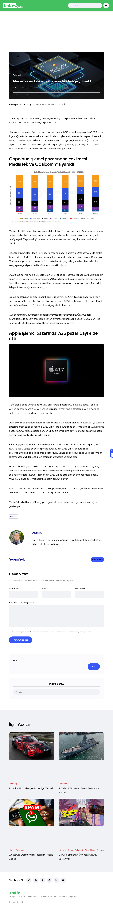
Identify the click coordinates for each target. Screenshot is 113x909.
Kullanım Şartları (48, 896)
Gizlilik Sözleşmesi (68, 896)
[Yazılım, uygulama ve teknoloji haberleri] (13, 5)
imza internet (17, 902)
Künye (22, 896)
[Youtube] (63, 880)
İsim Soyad (14, 588)
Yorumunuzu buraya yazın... (21, 602)
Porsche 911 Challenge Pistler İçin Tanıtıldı (31, 788)
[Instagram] (35, 880)
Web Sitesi (80, 588)
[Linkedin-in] (56, 880)
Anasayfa (13, 104)
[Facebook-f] (42, 880)
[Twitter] (29, 880)
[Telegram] (49, 880)
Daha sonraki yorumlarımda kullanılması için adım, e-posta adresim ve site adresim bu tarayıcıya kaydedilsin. (52, 632)
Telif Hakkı (33, 896)
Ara (15, 660)
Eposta (45, 588)
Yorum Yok (54, 88)
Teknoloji (26, 104)
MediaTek (66, 87)
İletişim (12, 896)
